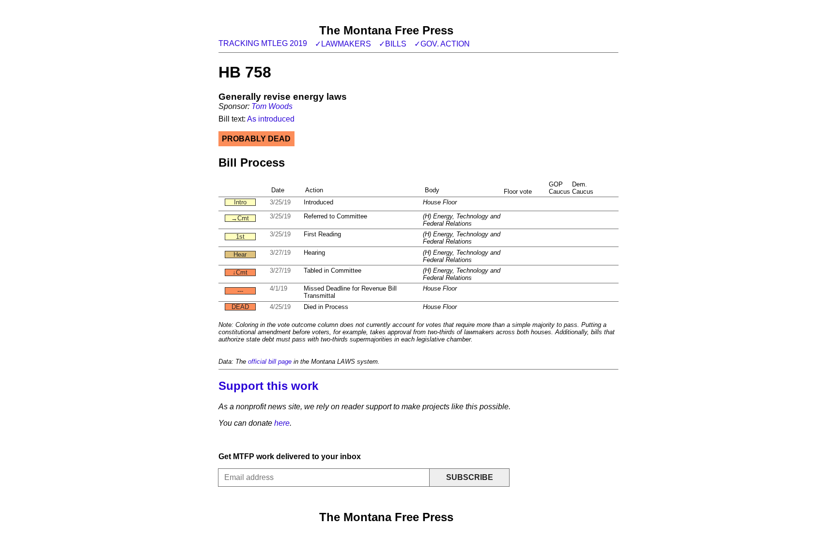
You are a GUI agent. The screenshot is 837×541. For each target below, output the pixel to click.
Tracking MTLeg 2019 (262, 43)
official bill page (270, 361)
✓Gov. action (442, 44)
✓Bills (392, 44)
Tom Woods (272, 106)
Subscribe (469, 477)
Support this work (268, 385)
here (282, 423)
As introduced (270, 119)
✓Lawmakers (343, 44)
